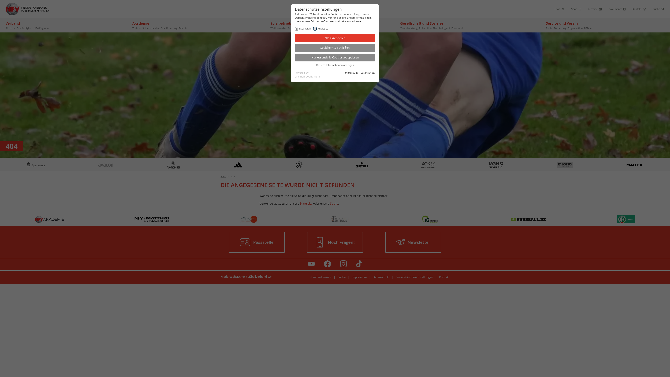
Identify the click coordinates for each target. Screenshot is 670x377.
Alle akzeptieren (335, 38)
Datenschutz (367, 72)
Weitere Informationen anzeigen (335, 65)
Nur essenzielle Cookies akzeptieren (335, 57)
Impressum (351, 72)
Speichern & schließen (335, 48)
